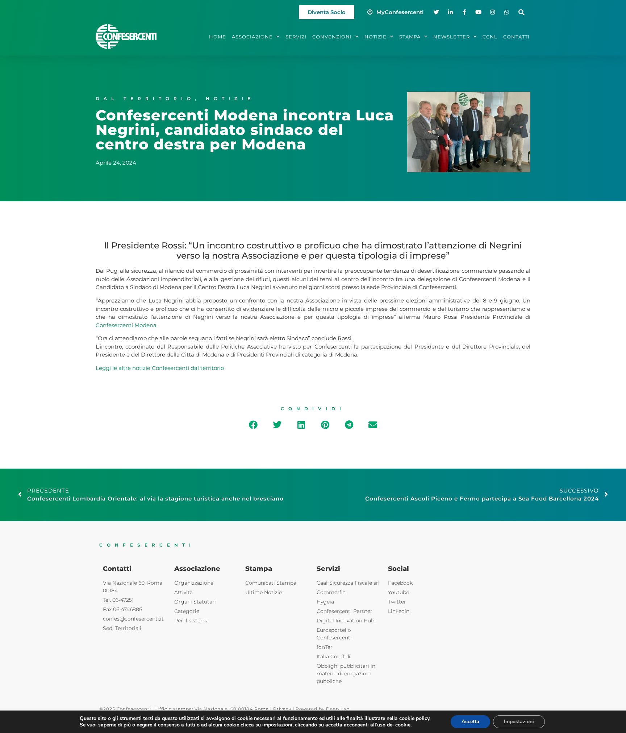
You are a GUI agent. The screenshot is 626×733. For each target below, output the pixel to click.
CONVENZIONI (332, 37)
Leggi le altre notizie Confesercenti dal (148, 368)
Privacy (282, 709)
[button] (521, 12)
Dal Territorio (145, 98)
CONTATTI (516, 37)
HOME (217, 37)
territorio (212, 368)
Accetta (470, 721)
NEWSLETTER (451, 37)
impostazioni (277, 725)
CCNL (490, 37)
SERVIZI (295, 37)
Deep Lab (338, 709)
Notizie (230, 98)
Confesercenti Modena (126, 325)
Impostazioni (519, 721)
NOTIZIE (375, 37)
